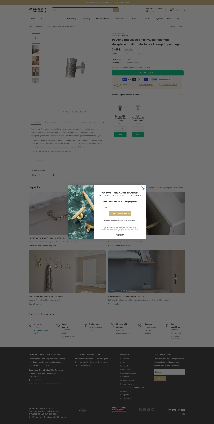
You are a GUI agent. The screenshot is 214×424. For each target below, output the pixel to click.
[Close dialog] (143, 188)
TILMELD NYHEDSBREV (120, 213)
